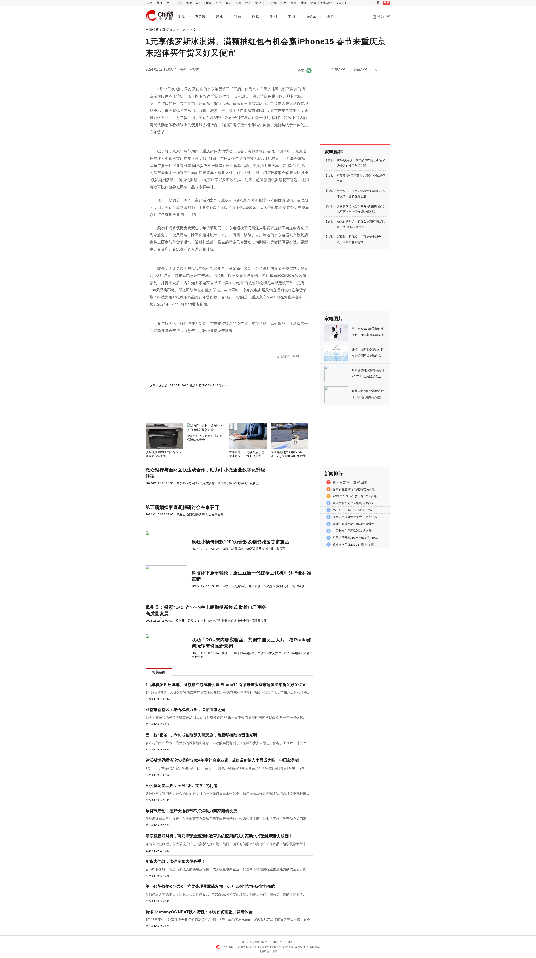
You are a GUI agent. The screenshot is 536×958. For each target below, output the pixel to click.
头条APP (341, 3)
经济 (219, 3)
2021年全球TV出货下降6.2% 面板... (356, 496)
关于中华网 (227, 946)
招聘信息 (264, 946)
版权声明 (276, 946)
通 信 (237, 17)
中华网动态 (313, 946)
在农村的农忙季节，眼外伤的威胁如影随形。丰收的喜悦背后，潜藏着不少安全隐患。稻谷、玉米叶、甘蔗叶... (227, 743)
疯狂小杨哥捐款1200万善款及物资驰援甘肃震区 (240, 541)
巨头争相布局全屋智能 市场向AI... (355, 503)
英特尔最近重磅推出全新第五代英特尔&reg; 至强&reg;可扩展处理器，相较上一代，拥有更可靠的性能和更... (225, 894)
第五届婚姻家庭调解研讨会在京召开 (182, 507)
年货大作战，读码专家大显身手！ (175, 861)
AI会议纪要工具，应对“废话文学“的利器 (181, 785)
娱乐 (229, 3)
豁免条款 (288, 946)
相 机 (330, 17)
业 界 (181, 17)
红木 (293, 3)
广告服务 (241, 946)
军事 (170, 3)
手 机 (273, 17)
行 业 (219, 17)
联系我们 (252, 946)
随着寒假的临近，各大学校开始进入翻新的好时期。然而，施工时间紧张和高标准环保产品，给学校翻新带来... (227, 844)
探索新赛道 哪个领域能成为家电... (355, 489)
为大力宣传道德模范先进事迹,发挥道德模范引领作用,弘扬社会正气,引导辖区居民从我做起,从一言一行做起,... (226, 717)
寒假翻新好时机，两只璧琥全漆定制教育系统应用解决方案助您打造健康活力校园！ (219, 836)
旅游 (209, 3)
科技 (199, 3)
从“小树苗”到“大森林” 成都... (351, 482)
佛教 (284, 3)
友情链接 (300, 946)
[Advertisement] (217, 412)
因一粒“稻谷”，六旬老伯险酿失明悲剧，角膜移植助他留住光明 (201, 735)
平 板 (291, 17)
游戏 (189, 3)
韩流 (303, 3)
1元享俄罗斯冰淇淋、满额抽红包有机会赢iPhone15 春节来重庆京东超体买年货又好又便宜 (226, 684)
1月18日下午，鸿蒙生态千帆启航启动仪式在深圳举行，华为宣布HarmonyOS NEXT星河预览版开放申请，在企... (229, 920)
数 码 (255, 17)
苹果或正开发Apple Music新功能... (355, 537)
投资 (238, 3)
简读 (313, 3)
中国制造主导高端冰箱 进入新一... (355, 530)
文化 (258, 3)
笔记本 (311, 17)
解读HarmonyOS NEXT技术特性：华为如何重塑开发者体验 (199, 912)
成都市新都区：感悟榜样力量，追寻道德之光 (185, 710)
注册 (376, 2)
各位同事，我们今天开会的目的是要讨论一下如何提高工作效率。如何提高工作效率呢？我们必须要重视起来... (227, 793)
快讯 (182, 29)
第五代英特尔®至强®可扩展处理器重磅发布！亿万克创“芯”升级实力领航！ (212, 886)
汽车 (179, 3)
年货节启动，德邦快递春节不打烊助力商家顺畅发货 (191, 811)
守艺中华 (271, 3)
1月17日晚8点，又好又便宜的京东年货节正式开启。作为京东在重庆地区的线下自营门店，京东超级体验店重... (228, 692)
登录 (387, 2)
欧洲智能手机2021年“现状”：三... (354, 544)
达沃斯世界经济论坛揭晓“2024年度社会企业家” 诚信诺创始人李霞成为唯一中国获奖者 (222, 760)
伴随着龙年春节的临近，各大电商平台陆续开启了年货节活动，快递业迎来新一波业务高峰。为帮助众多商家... (227, 819)
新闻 (160, 3)
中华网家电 (159, 15)
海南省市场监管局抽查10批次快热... (356, 517)
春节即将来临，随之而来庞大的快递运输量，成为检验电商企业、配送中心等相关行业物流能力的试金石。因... (227, 869)
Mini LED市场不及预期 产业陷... (353, 510)
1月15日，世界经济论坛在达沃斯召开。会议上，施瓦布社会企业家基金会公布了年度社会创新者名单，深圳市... (228, 768)
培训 (248, 3)
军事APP (326, 3)
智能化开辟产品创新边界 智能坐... (355, 523)
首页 (150, 3)
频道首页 (169, 29)
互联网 (200, 17)
